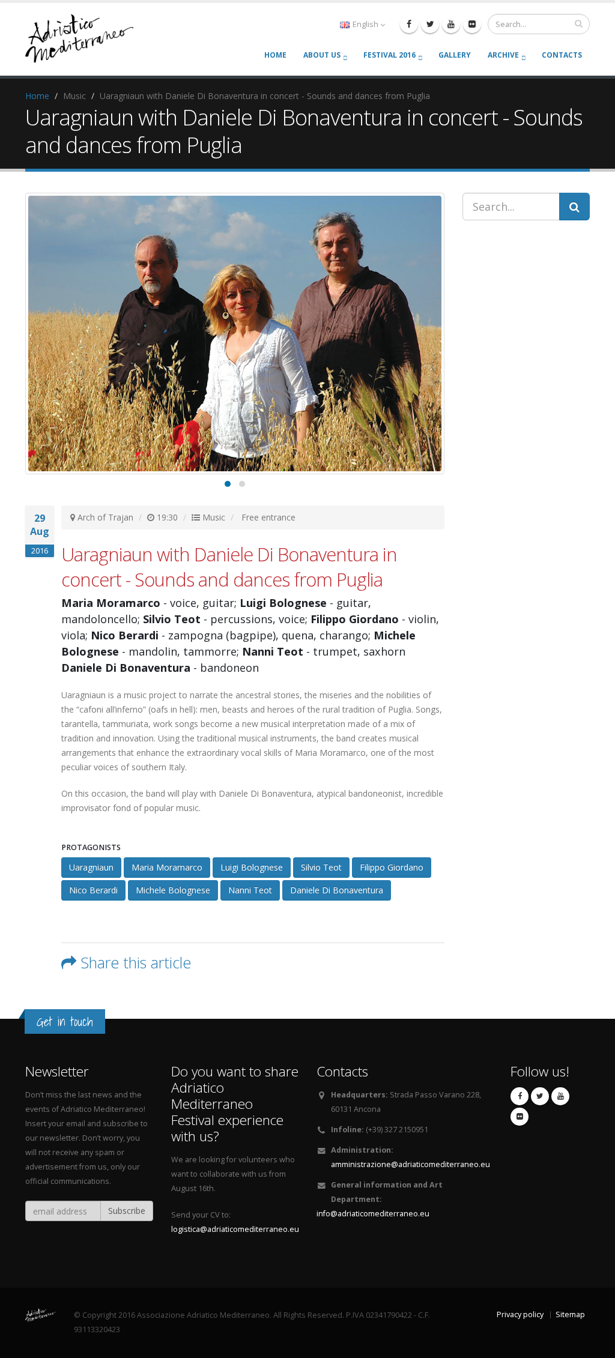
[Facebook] (409, 24)
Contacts (562, 55)
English (365, 24)
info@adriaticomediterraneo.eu (373, 1214)
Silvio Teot (321, 867)
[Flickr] (472, 24)
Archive (503, 55)
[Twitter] (430, 24)
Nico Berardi (93, 890)
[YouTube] (451, 24)
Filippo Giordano (391, 867)
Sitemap (570, 1314)
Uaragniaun (91, 867)
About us (322, 55)
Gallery (454, 55)
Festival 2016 (389, 55)
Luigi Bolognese (251, 867)
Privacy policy (520, 1314)
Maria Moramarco (167, 867)
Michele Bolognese (173, 890)
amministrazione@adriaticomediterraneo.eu (410, 1164)
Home (275, 55)
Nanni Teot (250, 890)
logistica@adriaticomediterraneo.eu (235, 1229)
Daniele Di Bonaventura (336, 890)
